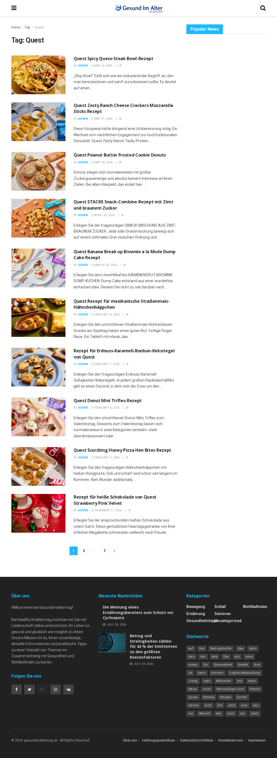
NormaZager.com (230, 689)
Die (226, 656)
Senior (194, 705)
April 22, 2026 (104, 215)
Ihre (257, 664)
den (192, 656)
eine (249, 656)
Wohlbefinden (255, 606)
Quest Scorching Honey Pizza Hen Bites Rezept (122, 450)
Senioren (223, 613)
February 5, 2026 (106, 457)
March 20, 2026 (105, 265)
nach (252, 681)
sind (231, 705)
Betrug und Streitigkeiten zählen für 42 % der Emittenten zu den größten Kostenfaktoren (153, 646)
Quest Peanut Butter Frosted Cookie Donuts (120, 155)
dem (253, 648)
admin (83, 65)
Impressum (257, 740)
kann (202, 673)
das (240, 648)
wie (219, 713)
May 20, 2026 (103, 162)
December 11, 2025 (107, 510)
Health (243, 664)
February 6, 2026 (106, 407)
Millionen (223, 681)
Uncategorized (228, 621)
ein (237, 656)
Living (193, 681)
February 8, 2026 (106, 314)
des (215, 656)
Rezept (225, 697)
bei (202, 648)
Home (15, 27)
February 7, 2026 (106, 364)
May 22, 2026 (103, 65)
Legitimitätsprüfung (244, 673)
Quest (39, 27)
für (205, 664)
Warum (204, 713)
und (244, 705)
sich (208, 705)
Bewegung (195, 606)
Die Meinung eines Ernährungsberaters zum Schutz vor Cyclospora (138, 612)
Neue (193, 689)
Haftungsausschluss (158, 740)
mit (239, 681)
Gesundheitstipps (202, 621)
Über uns (130, 740)
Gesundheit (223, 664)
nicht (207, 689)
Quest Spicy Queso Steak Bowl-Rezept (113, 58)
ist (190, 673)
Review (208, 697)
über (254, 713)
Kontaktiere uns (230, 740)
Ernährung (195, 613)
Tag (27, 27)
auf (191, 648)
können (217, 673)
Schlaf (220, 606)
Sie (220, 705)
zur (242, 713)
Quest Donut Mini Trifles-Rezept (108, 401)
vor (191, 713)
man (207, 681)
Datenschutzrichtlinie (196, 740)
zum (230, 713)
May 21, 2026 (103, 119)
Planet (255, 689)
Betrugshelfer (221, 648)
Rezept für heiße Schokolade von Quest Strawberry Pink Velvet (115, 500)
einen (193, 664)
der (203, 656)
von (256, 705)
